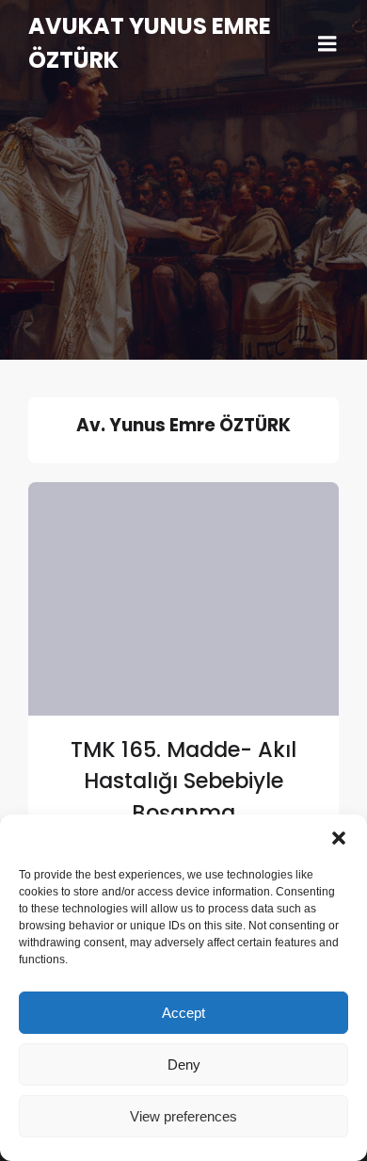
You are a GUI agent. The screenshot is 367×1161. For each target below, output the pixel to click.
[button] (338, 838)
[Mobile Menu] (327, 44)
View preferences (183, 1116)
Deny (184, 1064)
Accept (183, 1013)
